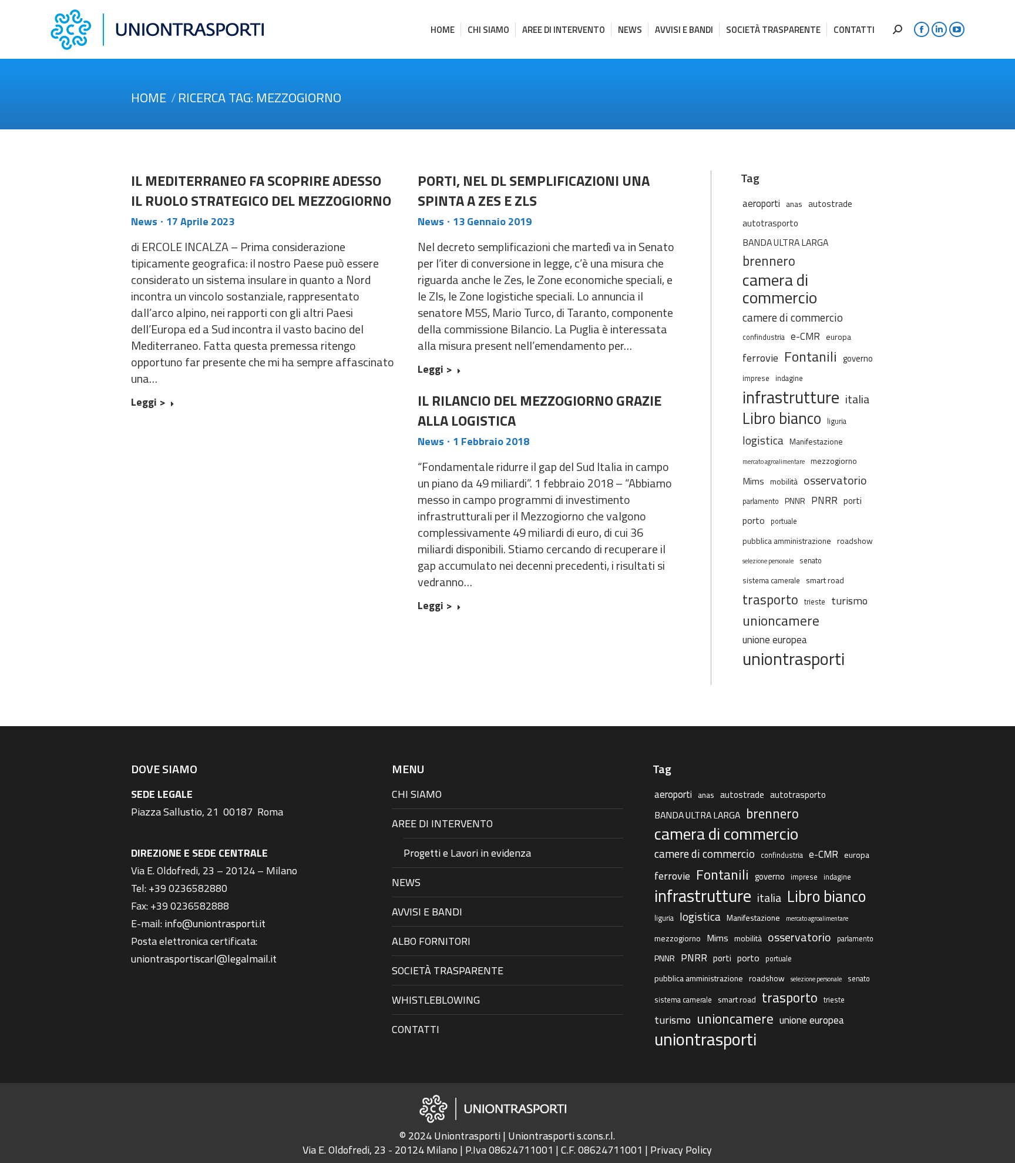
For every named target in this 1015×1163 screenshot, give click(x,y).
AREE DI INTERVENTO (442, 823)
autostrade (830, 203)
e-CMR (805, 336)
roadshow (855, 540)
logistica (763, 440)
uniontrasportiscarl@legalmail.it (204, 959)
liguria (836, 421)
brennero (768, 261)
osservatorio (835, 480)
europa (838, 336)
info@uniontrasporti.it (214, 923)
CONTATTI (415, 1029)
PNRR (824, 500)
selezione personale (768, 561)
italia (857, 399)
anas (794, 204)
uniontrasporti (793, 658)
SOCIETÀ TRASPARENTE (447, 970)
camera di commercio (779, 288)
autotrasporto (770, 223)
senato (810, 560)
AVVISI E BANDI (427, 912)
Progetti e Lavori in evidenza (467, 853)
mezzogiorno (834, 460)
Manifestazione (816, 441)
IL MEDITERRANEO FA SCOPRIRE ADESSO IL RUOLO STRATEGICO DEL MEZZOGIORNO (261, 190)
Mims (753, 481)
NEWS (406, 882)
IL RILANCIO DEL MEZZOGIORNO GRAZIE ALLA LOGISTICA (539, 410)
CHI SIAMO (417, 794)
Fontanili (810, 356)
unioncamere (780, 621)
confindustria (763, 337)
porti (852, 500)
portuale (784, 521)
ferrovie (760, 357)
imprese (755, 378)
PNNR (795, 500)
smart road (825, 580)
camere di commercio (792, 317)
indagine (789, 378)
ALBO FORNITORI (431, 941)
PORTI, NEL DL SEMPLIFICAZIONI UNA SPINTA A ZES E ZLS (534, 190)
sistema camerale (771, 580)
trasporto (770, 600)
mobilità (784, 481)
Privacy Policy (681, 1150)
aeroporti (761, 203)
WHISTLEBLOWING (436, 1000)
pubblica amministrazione (786, 540)
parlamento (760, 501)
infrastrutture (790, 397)
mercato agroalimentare (773, 461)
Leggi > (148, 403)
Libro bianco (781, 418)
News (144, 221)
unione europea (774, 639)
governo (858, 358)
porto (753, 520)
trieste (814, 601)
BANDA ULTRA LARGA (785, 242)
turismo (849, 600)
